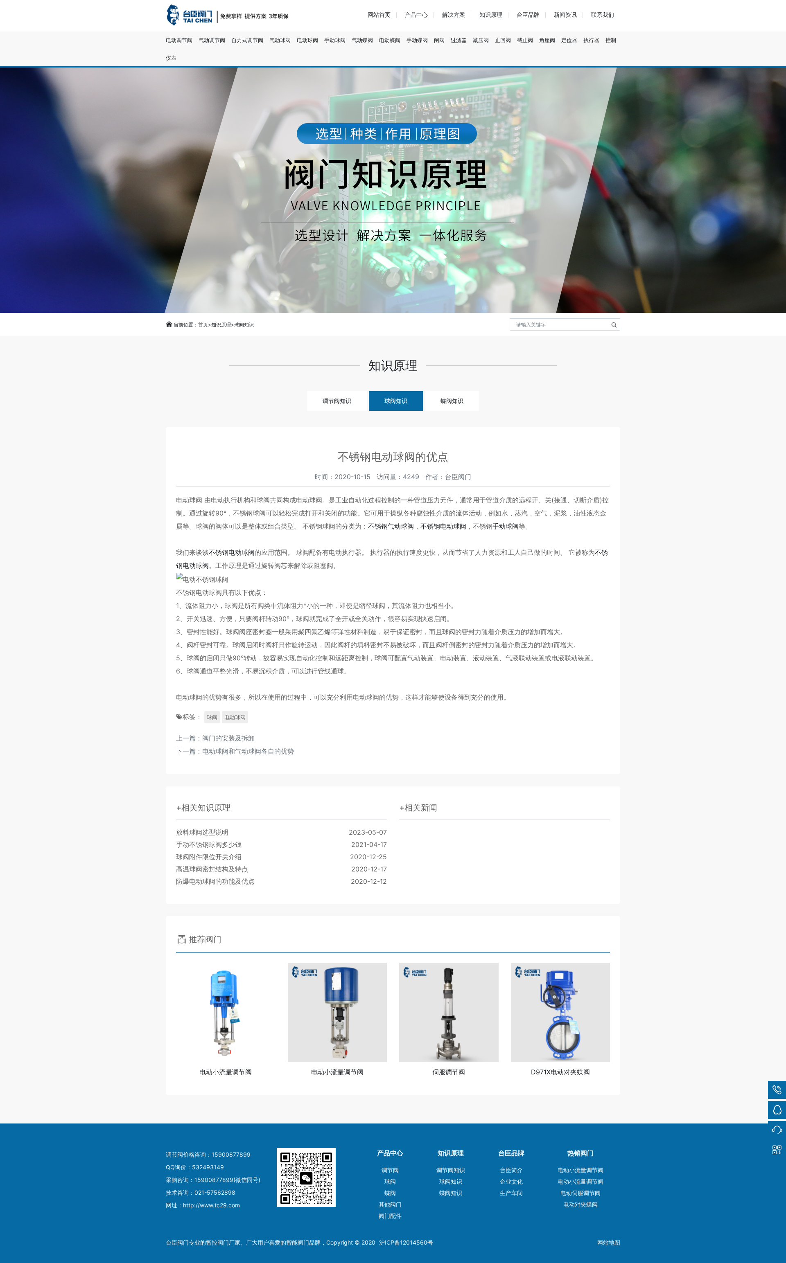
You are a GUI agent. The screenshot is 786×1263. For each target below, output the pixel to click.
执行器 (591, 40)
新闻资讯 (565, 14)
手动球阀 (335, 40)
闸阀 (439, 40)
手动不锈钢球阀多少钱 (281, 844)
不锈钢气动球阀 (391, 526)
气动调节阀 (212, 40)
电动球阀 (307, 40)
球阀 (212, 717)
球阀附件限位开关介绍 (281, 857)
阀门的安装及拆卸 (228, 738)
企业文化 (511, 1181)
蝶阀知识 (451, 400)
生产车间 (511, 1192)
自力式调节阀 (247, 40)
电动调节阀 (179, 40)
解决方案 (453, 14)
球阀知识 (244, 325)
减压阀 (481, 40)
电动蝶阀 (389, 40)
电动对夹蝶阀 (580, 1204)
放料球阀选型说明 (281, 832)
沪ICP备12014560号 (406, 1242)
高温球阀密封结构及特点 (281, 869)
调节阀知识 (337, 400)
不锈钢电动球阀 (443, 526)
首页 (203, 325)
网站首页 (379, 14)
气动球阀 (280, 40)
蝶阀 (390, 1192)
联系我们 (602, 14)
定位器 (569, 40)
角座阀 (547, 40)
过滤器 (459, 40)
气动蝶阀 (362, 40)
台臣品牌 (528, 14)
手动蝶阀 (417, 40)
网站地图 (608, 1242)
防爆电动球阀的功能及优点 (281, 881)
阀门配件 (390, 1215)
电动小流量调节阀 (580, 1169)
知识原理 (490, 14)
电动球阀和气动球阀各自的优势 (248, 751)
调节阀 (390, 1169)
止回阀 (503, 40)
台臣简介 (511, 1169)
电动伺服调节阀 (580, 1192)
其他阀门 (390, 1204)
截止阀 (525, 40)
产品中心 (416, 14)
